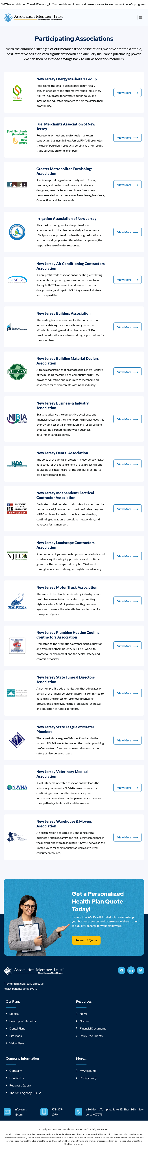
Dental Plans (17, 1028)
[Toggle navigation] (140, 17)
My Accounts (88, 1071)
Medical (14, 1014)
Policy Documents (91, 1036)
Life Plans (15, 1036)
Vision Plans (16, 1043)
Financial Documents (93, 1028)
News (83, 1014)
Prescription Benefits (22, 1021)
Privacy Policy (88, 1078)
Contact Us (16, 1078)
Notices (84, 1021)
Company (15, 1071)
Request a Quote (20, 1085)
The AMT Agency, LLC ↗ (25, 1093)
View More (124, 92)
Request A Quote (86, 940)
